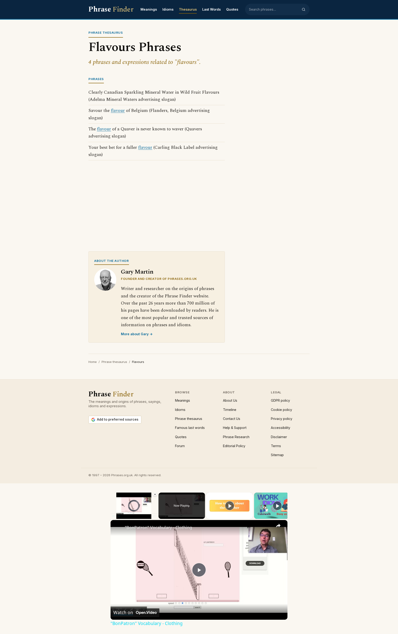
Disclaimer (279, 437)
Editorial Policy (234, 446)
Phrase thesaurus (114, 362)
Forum (180, 446)
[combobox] (274, 9)
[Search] (304, 9)
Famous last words (190, 428)
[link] (118, 527)
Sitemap (277, 455)
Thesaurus (188, 9)
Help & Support (234, 428)
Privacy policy (281, 419)
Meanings (148, 9)
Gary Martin (137, 271)
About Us (230, 400)
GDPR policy (280, 400)
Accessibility (280, 428)
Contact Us (231, 419)
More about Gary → (137, 334)
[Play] (229, 505)
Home (92, 362)
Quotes (232, 9)
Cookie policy (281, 410)
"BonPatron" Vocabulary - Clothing (158, 527)
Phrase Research (236, 437)
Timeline (229, 410)
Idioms (167, 9)
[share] (278, 525)
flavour (118, 110)
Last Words (211, 9)
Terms (276, 446)
